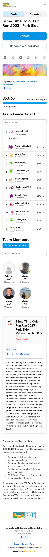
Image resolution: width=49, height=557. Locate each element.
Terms (32, 544)
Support (17, 544)
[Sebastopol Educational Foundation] (9, 4)
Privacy (25, 544)
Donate (24, 36)
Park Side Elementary (21, 354)
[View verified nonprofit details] (7, 88)
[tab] (13, 14)
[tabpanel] (25, 260)
